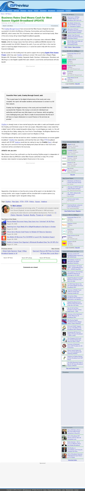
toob (68, 229)
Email (4, 25)
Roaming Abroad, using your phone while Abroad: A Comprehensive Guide (74, 206)
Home (3, 10)
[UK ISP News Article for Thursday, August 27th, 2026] (64, 44)
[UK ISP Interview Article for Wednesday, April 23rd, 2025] (64, 457)
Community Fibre (72, 53)
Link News (10, 25)
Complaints (60, 10)
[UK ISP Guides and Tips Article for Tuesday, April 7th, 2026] (64, 299)
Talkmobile (70, 156)
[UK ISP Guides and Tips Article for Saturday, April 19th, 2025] (64, 335)
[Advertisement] (54, 5)
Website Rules (69, 490)
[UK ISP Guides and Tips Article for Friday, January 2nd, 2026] (64, 305)
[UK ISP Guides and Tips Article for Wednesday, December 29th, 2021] (64, 360)
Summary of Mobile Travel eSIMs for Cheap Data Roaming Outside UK (74, 291)
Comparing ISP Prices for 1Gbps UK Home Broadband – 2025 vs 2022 (75, 334)
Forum (36, 10)
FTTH (46, 140)
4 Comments (54, 25)
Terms (45, 490)
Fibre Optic (15, 201)
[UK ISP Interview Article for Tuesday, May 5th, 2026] (64, 433)
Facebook (26, 215)
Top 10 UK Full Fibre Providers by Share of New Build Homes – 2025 (74, 309)
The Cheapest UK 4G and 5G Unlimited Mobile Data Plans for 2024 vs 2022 (74, 340)
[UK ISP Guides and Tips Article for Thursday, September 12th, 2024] (64, 353)
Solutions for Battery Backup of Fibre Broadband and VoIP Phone (75, 358)
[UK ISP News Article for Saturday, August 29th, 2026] (64, 20)
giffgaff (69, 144)
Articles (9, 10)
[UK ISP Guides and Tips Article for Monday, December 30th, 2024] (64, 341)
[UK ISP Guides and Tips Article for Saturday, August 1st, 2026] (64, 275)
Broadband (51, 10)
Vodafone (17, 142)
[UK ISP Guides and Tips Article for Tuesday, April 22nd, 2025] (64, 317)
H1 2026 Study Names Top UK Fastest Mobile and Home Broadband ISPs (75, 285)
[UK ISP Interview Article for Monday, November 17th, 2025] (64, 445)
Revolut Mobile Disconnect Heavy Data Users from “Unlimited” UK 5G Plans (30, 221)
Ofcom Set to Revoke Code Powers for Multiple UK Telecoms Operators (29, 232)
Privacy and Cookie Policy (54, 490)
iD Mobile (69, 150)
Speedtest (43, 10)
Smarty (69, 162)
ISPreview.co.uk (27, 490)
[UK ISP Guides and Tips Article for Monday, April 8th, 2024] (64, 329)
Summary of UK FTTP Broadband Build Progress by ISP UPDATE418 (75, 255)
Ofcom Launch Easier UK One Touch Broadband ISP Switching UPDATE (74, 352)
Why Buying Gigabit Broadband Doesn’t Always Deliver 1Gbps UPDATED (74, 321)
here (49, 142)
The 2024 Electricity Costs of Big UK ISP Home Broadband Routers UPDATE (75, 364)
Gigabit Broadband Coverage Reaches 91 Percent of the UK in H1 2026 (75, 279)
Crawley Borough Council (12, 29)
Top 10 (30, 10)
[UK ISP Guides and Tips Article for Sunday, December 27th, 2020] (64, 323)
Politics (31, 201)
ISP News (8, 14)
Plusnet (69, 65)
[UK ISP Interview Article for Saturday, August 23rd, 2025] (64, 451)
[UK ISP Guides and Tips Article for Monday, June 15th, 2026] (64, 287)
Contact (68, 10)
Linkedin (49, 215)
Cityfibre (19, 55)
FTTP (26, 201)
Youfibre (69, 59)
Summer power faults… (73, 199)
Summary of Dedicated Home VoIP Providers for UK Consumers (74, 346)
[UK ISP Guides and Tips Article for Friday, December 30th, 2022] (64, 347)
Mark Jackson (17, 206)
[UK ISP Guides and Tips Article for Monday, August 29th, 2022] (64, 269)
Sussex (37, 201)
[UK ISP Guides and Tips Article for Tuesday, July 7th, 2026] (64, 281)
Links (63, 490)
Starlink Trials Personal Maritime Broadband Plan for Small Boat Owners (75, 36)
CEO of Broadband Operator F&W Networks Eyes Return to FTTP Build (75, 455)
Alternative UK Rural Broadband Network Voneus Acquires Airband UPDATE (74, 30)
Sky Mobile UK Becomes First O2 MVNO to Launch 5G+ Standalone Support (31, 237)
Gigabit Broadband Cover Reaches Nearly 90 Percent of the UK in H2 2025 (74, 303)
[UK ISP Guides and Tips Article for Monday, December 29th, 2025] (64, 263)
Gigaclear (70, 223)
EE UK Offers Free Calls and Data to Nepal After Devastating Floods (75, 42)
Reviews (23, 10)
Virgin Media (70, 77)
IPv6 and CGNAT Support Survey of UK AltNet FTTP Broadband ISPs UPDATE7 (74, 327)
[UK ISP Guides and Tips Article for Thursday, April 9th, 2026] (64, 293)
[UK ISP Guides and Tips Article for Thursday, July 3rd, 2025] (64, 311)
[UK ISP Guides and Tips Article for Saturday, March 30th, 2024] (64, 366)
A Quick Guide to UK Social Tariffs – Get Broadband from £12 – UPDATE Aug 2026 (75, 267)
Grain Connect (71, 235)
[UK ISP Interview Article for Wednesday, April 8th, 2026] (64, 439)
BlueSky (32, 215)
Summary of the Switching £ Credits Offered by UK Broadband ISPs (74, 315)
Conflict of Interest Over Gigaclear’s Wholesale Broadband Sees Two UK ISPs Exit (32, 242)
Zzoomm (69, 241)
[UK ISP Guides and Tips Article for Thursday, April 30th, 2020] (64, 257)
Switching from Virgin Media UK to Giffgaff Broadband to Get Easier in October (31, 227)
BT (68, 71)
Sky (68, 168)
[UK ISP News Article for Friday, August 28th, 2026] (64, 26)
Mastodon (19, 215)
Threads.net (39, 215)
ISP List (16, 10)
